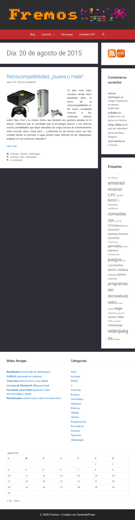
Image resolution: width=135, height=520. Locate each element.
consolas (14, 157)
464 (109, 178)
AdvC (74, 371)
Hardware (76, 403)
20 (61, 481)
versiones (117, 321)
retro (22, 157)
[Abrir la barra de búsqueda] (103, 34)
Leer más (12, 146)
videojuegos (31, 157)
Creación (46, 34)
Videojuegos (34, 154)
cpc (111, 220)
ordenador (112, 279)
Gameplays (77, 399)
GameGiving (113, 242)
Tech (110, 321)
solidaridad (112, 313)
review (119, 303)
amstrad (116, 183)
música (122, 270)
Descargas (67, 34)
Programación (78, 421)
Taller (120, 317)
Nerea (111, 132)
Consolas (14, 154)
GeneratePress (86, 514)
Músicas (75, 408)
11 (27, 476)
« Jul (9, 500)
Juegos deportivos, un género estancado (118, 104)
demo (125, 225)
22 (96, 481)
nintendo (112, 275)
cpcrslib (118, 221)
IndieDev (113, 250)
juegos (115, 259)
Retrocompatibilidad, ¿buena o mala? (45, 76)
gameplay (115, 246)
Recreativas (77, 426)
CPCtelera (115, 225)
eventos (113, 234)
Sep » (17, 500)
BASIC (113, 200)
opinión (121, 274)
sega (118, 308)
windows (117, 339)
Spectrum (76, 435)
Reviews (75, 430)
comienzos (113, 208)
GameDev (114, 238)
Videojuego (115, 325)
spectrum (121, 313)
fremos (123, 234)
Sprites (112, 317)
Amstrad (75, 376)
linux (124, 260)
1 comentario (16, 160)
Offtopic (75, 412)
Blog (32, 34)
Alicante (114, 178)
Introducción (114, 254)
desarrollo (114, 229)
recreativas (118, 296)
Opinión (23, 154)
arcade (120, 195)
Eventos (75, 394)
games (125, 246)
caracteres (113, 205)
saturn (111, 309)
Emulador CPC (87, 34)
